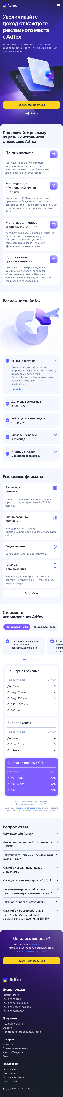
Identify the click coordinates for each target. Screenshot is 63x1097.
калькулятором (27, 808)
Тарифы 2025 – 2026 (16, 626)
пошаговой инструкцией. (31, 951)
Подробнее (18, 389)
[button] (24, 659)
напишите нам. (40, 944)
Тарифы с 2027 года (44, 626)
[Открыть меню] (58, 5)
